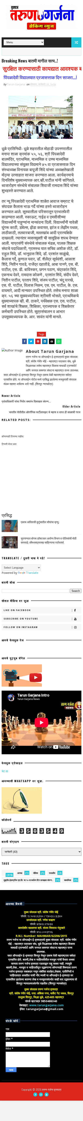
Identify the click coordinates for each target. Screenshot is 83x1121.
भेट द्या (5, 771)
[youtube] (47, 1095)
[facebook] (35, 1095)
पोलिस (35, 872)
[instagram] (41, 1095)
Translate (32, 573)
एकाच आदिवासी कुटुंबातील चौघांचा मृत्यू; (40, 522)
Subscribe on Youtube (21, 618)
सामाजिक (67, 880)
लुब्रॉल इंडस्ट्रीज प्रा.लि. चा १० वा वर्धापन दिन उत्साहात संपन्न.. (28, 880)
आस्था (19, 872)
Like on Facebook (17, 610)
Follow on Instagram (21, 627)
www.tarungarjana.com (46, 1005)
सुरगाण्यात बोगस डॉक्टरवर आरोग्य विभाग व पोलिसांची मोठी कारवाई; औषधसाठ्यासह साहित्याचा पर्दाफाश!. (48, 540)
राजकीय (52, 872)
